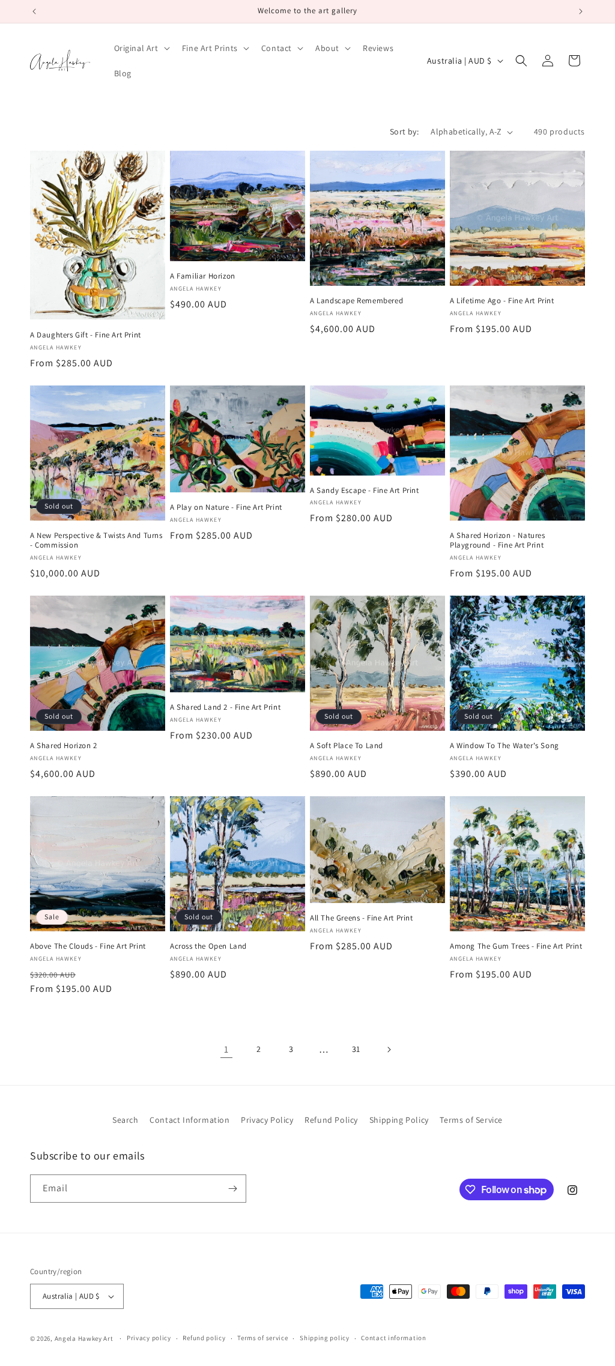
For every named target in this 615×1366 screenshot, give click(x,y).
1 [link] (226, 1049)
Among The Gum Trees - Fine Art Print (516, 946)
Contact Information (189, 1119)
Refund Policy (331, 1119)
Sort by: (404, 131)
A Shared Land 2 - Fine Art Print (225, 707)
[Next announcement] (581, 11)
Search (125, 1119)
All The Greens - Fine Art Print (361, 918)
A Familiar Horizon (202, 276)
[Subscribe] (232, 1188)
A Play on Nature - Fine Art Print (226, 507)
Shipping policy (325, 1338)
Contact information (393, 1338)
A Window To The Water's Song (504, 746)
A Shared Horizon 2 (63, 746)
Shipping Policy (399, 1119)
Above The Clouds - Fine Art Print (88, 946)
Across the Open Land (208, 946)
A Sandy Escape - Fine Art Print (364, 490)
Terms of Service (471, 1119)
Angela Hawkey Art (84, 1338)
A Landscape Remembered (356, 301)
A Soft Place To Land (346, 746)
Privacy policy (149, 1338)
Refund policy (204, 1338)
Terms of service (262, 1338)
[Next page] (388, 1049)
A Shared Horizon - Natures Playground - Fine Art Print (497, 541)
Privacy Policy (267, 1119)
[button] (141, 48)
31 (356, 1049)
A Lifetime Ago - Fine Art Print (502, 301)
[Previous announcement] (34, 11)
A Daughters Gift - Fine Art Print (85, 335)
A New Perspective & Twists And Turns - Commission (96, 541)
